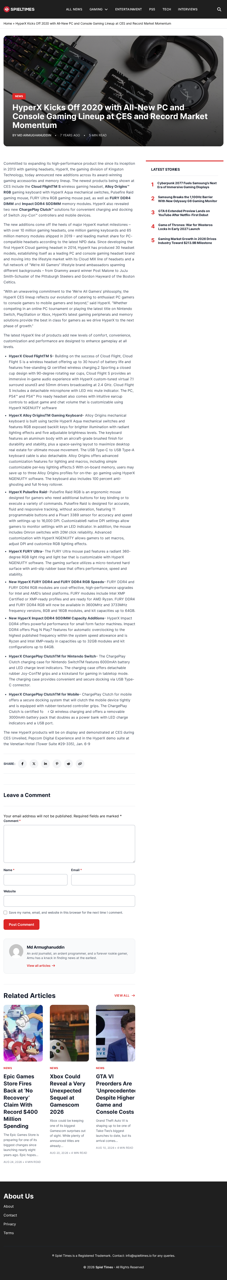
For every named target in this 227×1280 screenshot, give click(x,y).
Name (9, 870)
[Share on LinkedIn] (45, 763)
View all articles (39, 965)
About (9, 1206)
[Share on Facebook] (22, 763)
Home (8, 23)
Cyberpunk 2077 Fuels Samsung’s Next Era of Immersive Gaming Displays (187, 185)
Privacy (10, 1224)
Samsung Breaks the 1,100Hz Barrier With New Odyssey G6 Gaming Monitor (187, 199)
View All (122, 995)
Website (10, 891)
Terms (9, 1233)
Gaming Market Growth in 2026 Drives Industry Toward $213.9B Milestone (187, 241)
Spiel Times (105, 1267)
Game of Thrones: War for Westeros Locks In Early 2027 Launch (185, 227)
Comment (12, 821)
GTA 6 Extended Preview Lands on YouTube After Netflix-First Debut (184, 213)
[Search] (219, 9)
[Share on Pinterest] (57, 763)
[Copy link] (80, 763)
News (8, 1068)
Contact (10, 1215)
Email (76, 870)
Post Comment (21, 924)
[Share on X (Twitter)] (33, 763)
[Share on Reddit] (68, 763)
